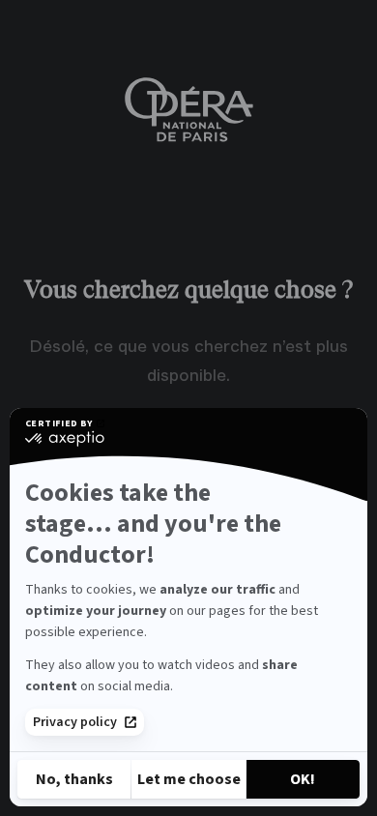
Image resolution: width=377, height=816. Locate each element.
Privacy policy (75, 722)
